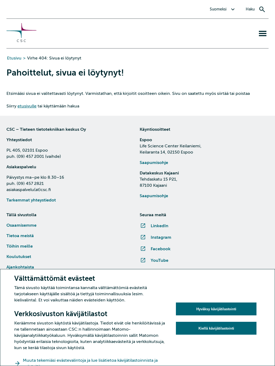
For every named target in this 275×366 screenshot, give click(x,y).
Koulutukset (18, 256)
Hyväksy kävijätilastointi (216, 309)
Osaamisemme (21, 225)
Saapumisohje (154, 162)
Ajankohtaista (20, 267)
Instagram (161, 237)
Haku (250, 9)
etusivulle (27, 106)
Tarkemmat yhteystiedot (31, 200)
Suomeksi (218, 9)
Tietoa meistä (20, 235)
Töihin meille (19, 246)
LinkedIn (159, 225)
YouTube (159, 260)
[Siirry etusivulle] (21, 40)
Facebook (161, 249)
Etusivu (14, 58)
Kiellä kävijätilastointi (216, 328)
